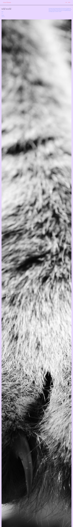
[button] (66, 2)
